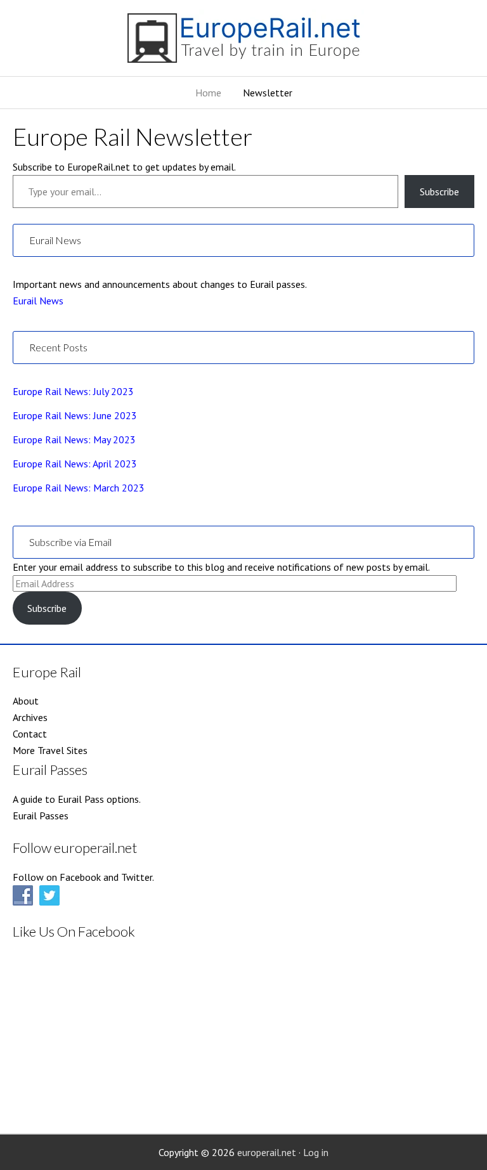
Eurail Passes (40, 815)
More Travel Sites (50, 750)
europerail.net (266, 1152)
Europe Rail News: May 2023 (74, 439)
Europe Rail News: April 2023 (75, 463)
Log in (315, 1152)
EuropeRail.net (243, 43)
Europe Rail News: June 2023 (75, 415)
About (26, 700)
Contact (30, 733)
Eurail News (38, 300)
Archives (30, 717)
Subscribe (439, 191)
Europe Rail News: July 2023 (73, 391)
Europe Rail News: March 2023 (79, 487)
